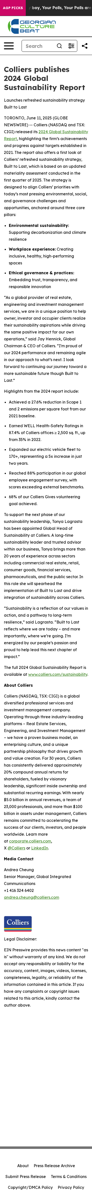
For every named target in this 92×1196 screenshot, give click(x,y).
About (23, 1165)
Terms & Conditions (69, 1176)
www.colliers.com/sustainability (57, 674)
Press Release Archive (54, 1165)
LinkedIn (39, 848)
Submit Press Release (25, 1176)
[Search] (59, 46)
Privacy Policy (71, 1187)
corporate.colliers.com (30, 841)
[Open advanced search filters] (71, 46)
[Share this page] (84, 46)
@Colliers (16, 848)
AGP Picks (13, 8)
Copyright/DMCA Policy (30, 1187)
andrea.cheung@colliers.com (31, 897)
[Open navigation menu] (9, 46)
